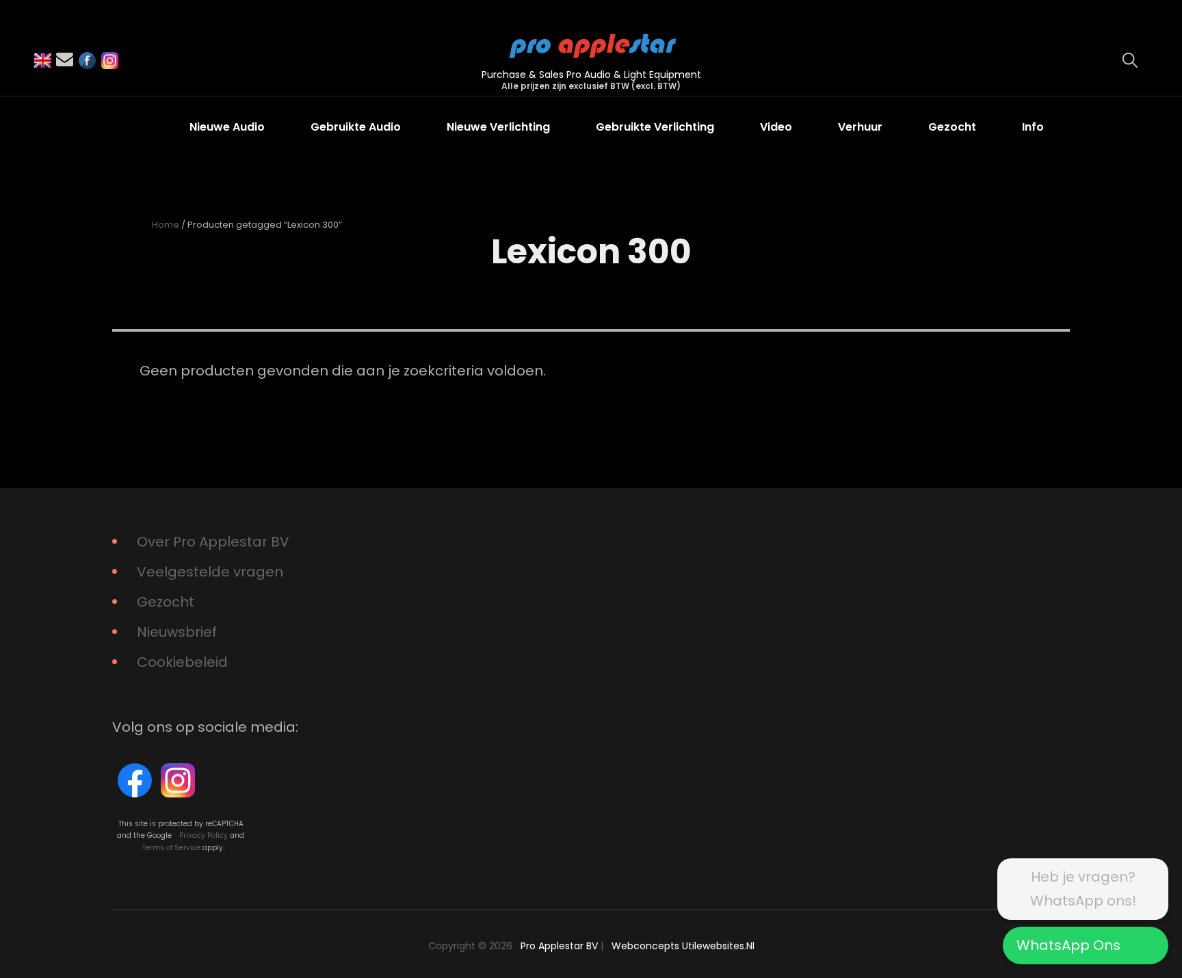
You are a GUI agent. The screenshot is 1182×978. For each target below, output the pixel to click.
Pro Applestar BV (559, 946)
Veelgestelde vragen (210, 571)
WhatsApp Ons (1068, 945)
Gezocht (952, 127)
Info (1033, 127)
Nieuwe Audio (227, 127)
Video (776, 127)
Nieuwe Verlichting (498, 127)
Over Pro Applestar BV (213, 541)
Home (165, 224)
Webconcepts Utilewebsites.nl (683, 946)
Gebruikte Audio (356, 127)
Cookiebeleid (182, 662)
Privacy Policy (203, 835)
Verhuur (860, 127)
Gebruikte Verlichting (655, 127)
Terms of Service (171, 848)
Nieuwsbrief (177, 632)
